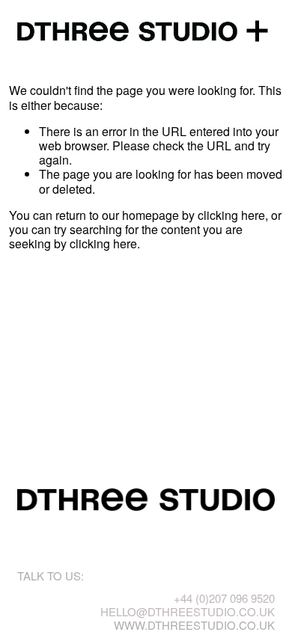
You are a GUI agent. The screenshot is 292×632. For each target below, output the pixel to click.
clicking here (231, 215)
